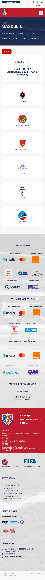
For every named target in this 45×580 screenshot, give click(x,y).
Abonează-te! (11, 2)
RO (39, 6)
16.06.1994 (37, 467)
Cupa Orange (34, 38)
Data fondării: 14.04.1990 (12, 485)
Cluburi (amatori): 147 (11, 491)
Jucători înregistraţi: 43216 (13, 493)
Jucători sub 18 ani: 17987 (12, 499)
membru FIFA (28, 467)
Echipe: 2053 (8, 488)
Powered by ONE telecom (37, 573)
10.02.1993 (15, 467)
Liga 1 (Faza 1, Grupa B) (10, 38)
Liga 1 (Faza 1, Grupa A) (26, 34)
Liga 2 (24, 38)
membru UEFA (6, 467)
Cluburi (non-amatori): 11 (12, 496)
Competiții (5, 23)
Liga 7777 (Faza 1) (8, 34)
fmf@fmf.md (10, 554)
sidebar (6, 51)
